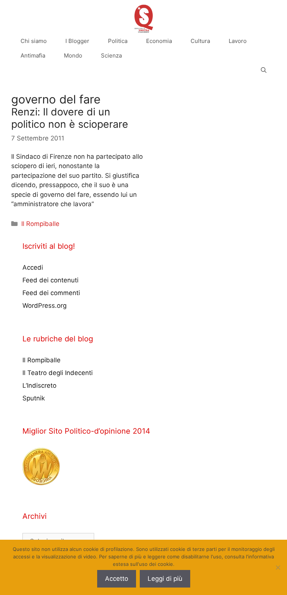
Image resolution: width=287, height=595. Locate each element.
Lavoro (238, 40)
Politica (117, 40)
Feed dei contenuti (50, 280)
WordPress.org (44, 305)
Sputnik (33, 398)
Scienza (111, 55)
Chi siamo (34, 40)
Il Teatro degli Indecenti (57, 372)
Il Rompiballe (40, 223)
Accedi (32, 267)
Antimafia (33, 55)
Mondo (73, 55)
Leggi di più (165, 578)
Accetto (116, 578)
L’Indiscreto (39, 385)
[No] (277, 567)
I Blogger (77, 40)
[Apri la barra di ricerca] (263, 70)
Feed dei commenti (51, 293)
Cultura (200, 40)
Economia (159, 40)
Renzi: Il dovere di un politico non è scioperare (69, 118)
